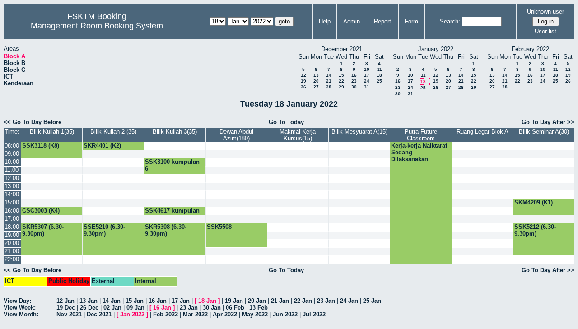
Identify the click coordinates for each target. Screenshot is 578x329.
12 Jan (65, 300)
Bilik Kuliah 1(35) (52, 131)
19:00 (12, 235)
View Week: (20, 307)
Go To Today (286, 122)
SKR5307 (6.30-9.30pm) (43, 230)
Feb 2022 (165, 314)
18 (379, 75)
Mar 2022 (195, 314)
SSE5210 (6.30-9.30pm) (104, 230)
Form (411, 21)
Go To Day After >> (548, 122)
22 (341, 81)
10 (366, 69)
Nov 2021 (69, 314)
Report (382, 21)
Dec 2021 (99, 314)
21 (328, 81)
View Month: (21, 314)
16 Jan (158, 300)
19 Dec (65, 307)
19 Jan (234, 300)
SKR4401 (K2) (102, 145)
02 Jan (112, 307)
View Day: (17, 300)
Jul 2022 (314, 314)
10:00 (12, 161)
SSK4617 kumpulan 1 (172, 214)
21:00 (12, 251)
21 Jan (280, 300)
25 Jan (372, 300)
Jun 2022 (285, 314)
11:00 (12, 170)
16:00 (12, 210)
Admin (351, 21)
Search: (450, 21)
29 (341, 86)
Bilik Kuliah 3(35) (175, 131)
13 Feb (258, 307)
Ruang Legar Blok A (482, 131)
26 (303, 86)
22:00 (12, 259)
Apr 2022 (225, 314)
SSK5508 (219, 226)
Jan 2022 (132, 314)
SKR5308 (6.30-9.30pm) (165, 230)
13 (316, 75)
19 (303, 81)
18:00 (12, 226)
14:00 (12, 194)
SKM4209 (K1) (533, 202)
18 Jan (207, 300)
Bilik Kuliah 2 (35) (113, 131)
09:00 (12, 153)
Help (325, 21)
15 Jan (135, 300)
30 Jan (212, 307)
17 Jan (181, 300)
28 (328, 86)
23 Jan (326, 300)
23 (354, 81)
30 (354, 86)
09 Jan (135, 307)
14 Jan (112, 300)
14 (328, 75)
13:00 (12, 186)
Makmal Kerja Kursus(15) (298, 135)
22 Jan (303, 300)
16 (354, 75)
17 (366, 75)
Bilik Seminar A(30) (544, 131)
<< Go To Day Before (32, 122)
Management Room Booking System (97, 25)
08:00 (12, 145)
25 (379, 81)
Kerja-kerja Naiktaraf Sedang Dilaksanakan (419, 152)
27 (316, 86)
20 (316, 81)
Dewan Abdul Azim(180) (236, 135)
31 (366, 86)
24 (366, 81)
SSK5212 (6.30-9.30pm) (535, 230)
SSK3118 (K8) (40, 145)
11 (379, 69)
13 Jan (88, 300)
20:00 (12, 243)
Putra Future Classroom (421, 135)
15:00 (12, 202)
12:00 (12, 178)
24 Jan (349, 300)
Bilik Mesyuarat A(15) (359, 131)
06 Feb (235, 307)
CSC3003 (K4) (41, 210)
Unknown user (545, 11)
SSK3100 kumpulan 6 (172, 165)
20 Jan (257, 300)
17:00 (12, 218)
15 (341, 75)
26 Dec (89, 307)
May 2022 (255, 314)
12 (303, 75)
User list (545, 31)
